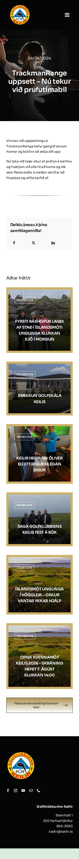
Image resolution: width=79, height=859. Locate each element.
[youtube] (23, 790)
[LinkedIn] (53, 243)
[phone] (38, 790)
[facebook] (8, 790)
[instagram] (15, 790)
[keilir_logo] (19, 6)
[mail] (31, 790)
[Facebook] (14, 243)
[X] (33, 243)
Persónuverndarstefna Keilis (50, 837)
